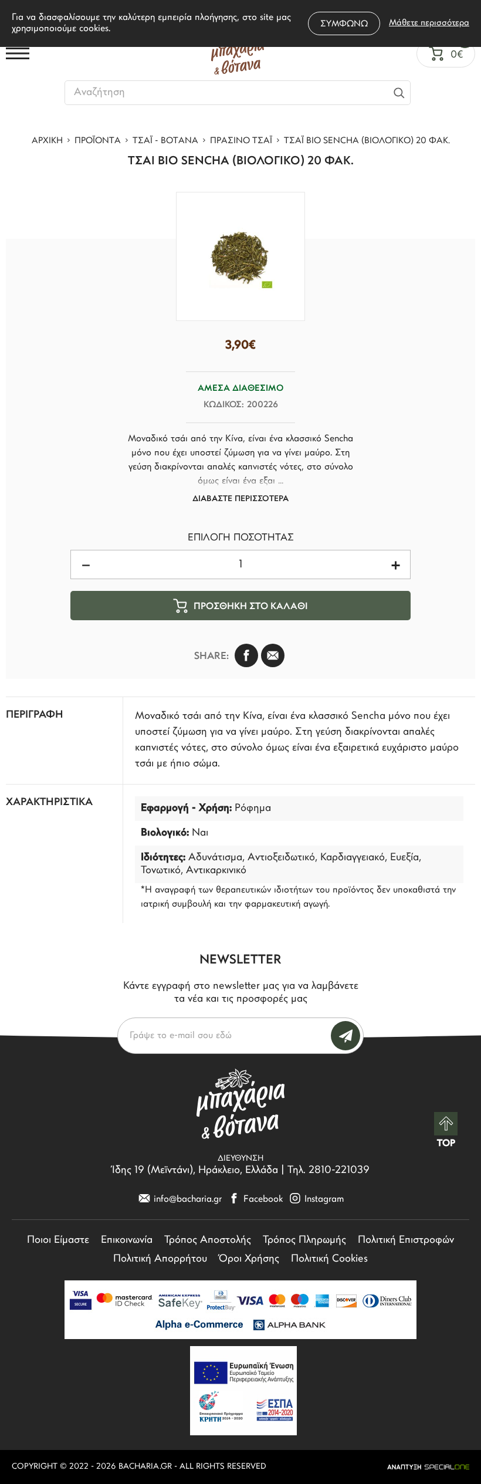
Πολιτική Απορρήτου (160, 1259)
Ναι (200, 833)
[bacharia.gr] (237, 53)
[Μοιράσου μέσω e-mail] (272, 655)
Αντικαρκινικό (216, 871)
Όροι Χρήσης (249, 1259)
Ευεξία (404, 858)
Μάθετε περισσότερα (429, 23)
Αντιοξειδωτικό (281, 858)
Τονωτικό (161, 871)
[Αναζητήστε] (399, 92)
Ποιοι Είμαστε (58, 1240)
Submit (345, 1035)
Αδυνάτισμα (215, 858)
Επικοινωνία (127, 1240)
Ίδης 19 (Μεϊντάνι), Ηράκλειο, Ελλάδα (195, 1170)
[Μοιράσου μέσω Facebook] (246, 655)
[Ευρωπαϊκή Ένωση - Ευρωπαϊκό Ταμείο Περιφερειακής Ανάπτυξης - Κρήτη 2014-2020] (243, 1390)
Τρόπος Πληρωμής (304, 1240)
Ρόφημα (253, 808)
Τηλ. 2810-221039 (328, 1170)
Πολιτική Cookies (329, 1259)
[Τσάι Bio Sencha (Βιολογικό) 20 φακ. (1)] (240, 256)
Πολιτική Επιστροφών (406, 1240)
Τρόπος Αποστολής (207, 1240)
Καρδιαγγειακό (352, 858)
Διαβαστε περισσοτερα (240, 499)
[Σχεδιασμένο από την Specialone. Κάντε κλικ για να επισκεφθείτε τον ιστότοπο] (428, 1467)
